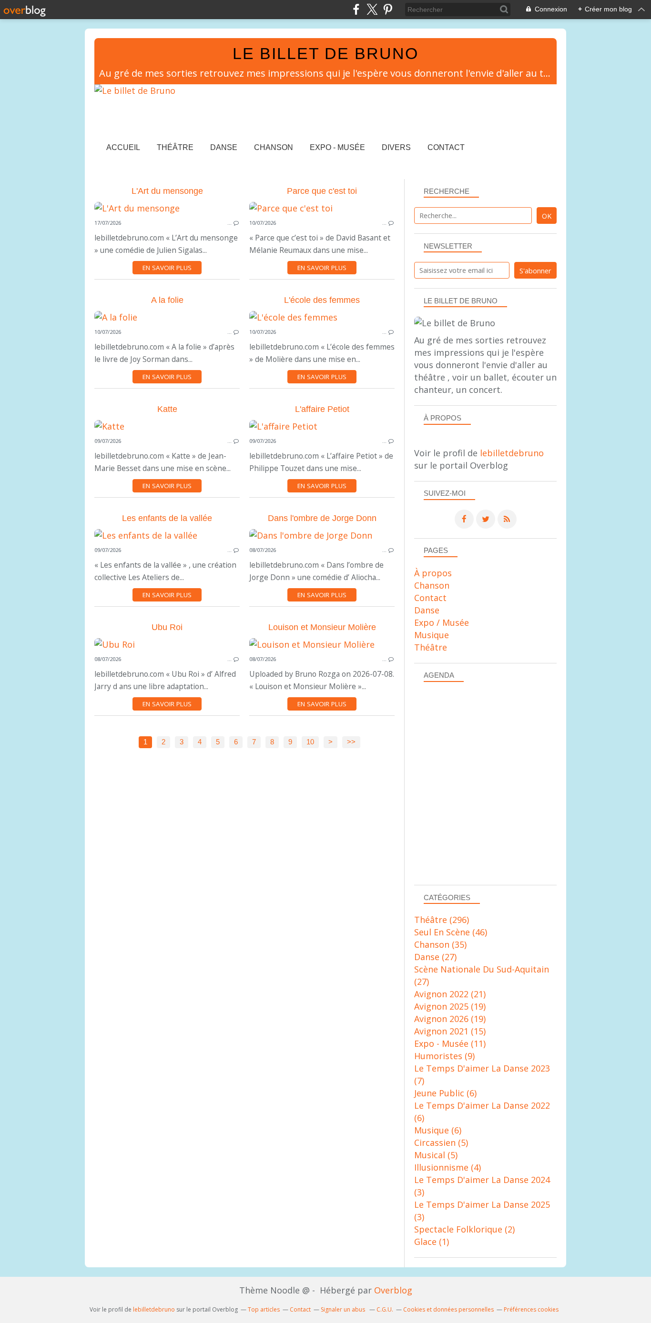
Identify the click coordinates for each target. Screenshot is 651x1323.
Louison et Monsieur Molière (322, 627)
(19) (450, 1006)
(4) (447, 1167)
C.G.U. (384, 1309)
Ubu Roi (167, 627)
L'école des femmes (322, 300)
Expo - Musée (337, 147)
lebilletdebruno (512, 453)
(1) (431, 1241)
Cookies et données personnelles (448, 1309)
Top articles (264, 1309)
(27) (435, 956)
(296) (441, 919)
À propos (433, 573)
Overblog (393, 1290)
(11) (450, 1043)
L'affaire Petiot (322, 409)
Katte (167, 409)
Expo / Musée (441, 622)
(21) (450, 994)
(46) (450, 932)
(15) (450, 1031)
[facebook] (356, 9)
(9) (444, 1056)
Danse (223, 147)
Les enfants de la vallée (167, 518)
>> (351, 742)
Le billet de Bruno (325, 53)
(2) (464, 1229)
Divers (396, 147)
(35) (440, 944)
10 (310, 742)
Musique (431, 635)
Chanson (273, 147)
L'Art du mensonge (167, 191)
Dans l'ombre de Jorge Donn (322, 518)
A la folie (167, 300)
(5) (441, 1142)
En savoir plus (167, 267)
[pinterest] (388, 9)
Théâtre (175, 147)
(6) (445, 1093)
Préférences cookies (531, 1309)
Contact (446, 147)
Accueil (123, 147)
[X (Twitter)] (372, 9)
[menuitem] (123, 147)
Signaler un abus (343, 1309)
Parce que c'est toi (322, 191)
